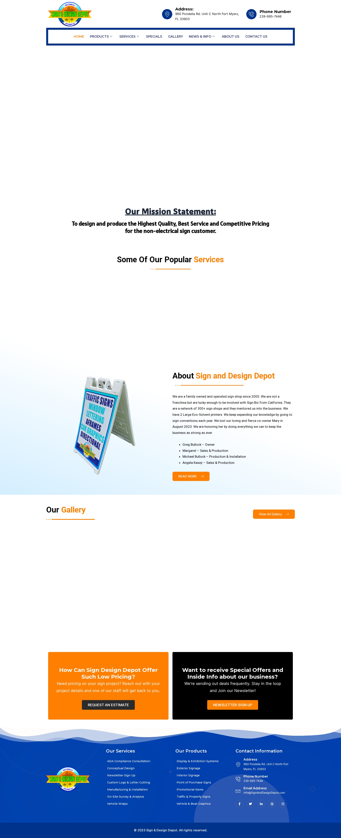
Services (127, 36)
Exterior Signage (188, 768)
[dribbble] (272, 804)
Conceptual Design (121, 768)
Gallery (175, 36)
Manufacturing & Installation (127, 789)
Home (79, 36)
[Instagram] (283, 804)
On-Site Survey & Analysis (125, 796)
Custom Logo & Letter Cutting (128, 782)
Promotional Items (190, 789)
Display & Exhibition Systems (198, 761)
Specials (154, 36)
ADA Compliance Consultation (128, 761)
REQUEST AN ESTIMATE (108, 705)
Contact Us (256, 36)
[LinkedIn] (261, 804)
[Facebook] (240, 804)
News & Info (200, 36)
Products (99, 36)
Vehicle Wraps (117, 803)
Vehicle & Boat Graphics (194, 803)
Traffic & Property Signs (193, 796)
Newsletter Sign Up (121, 775)
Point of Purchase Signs (194, 782)
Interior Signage (188, 775)
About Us (230, 36)
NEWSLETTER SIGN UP (232, 705)
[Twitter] (250, 804)
